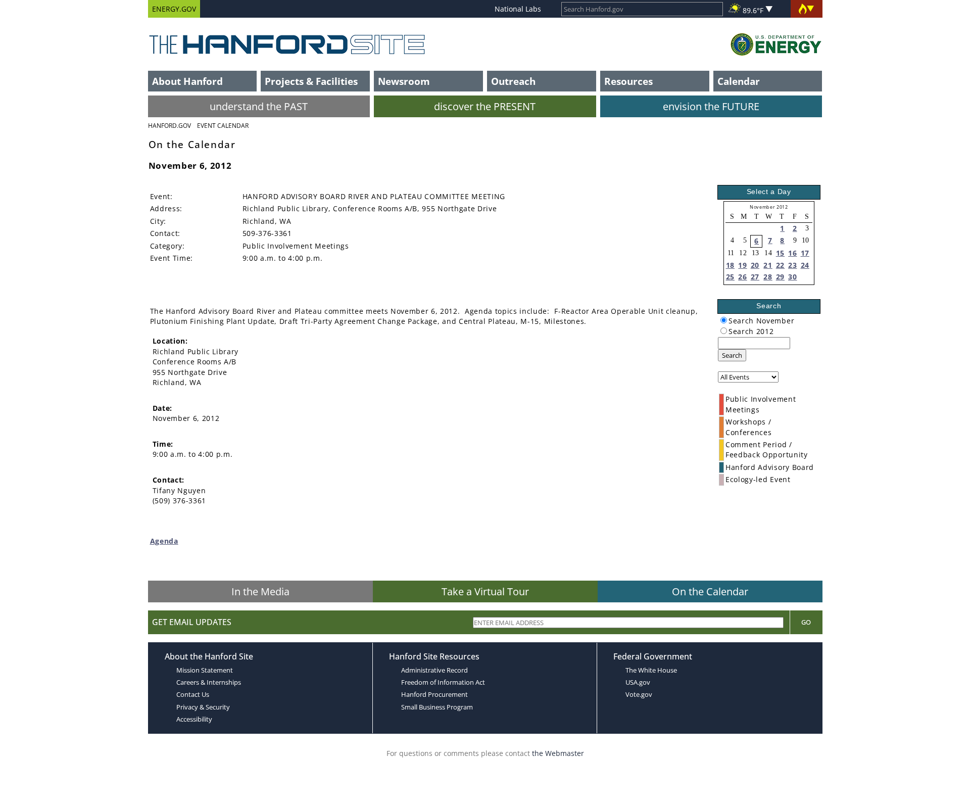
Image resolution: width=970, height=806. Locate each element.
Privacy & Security (203, 707)
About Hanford (187, 81)
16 (792, 253)
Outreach (513, 81)
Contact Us (192, 694)
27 (755, 276)
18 (730, 265)
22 (780, 265)
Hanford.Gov (169, 125)
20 (755, 265)
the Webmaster (558, 753)
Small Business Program (437, 707)
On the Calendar (710, 591)
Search (732, 355)
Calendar (738, 81)
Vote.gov (638, 694)
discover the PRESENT (485, 106)
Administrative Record (434, 670)
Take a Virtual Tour (485, 591)
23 (792, 265)
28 (767, 276)
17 (805, 253)
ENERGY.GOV (174, 9)
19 (742, 265)
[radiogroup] (723, 320)
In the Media (260, 591)
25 (730, 276)
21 (767, 265)
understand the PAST (259, 106)
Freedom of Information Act (443, 682)
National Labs (518, 9)
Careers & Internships (208, 682)
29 (780, 276)
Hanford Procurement (434, 694)
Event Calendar (223, 125)
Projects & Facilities (311, 81)
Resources (628, 81)
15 (780, 253)
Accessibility (194, 719)
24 (805, 265)
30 (792, 276)
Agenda (164, 541)
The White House (651, 670)
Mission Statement (204, 670)
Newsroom (404, 81)
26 (742, 276)
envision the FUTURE (711, 106)
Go (806, 622)
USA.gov (637, 682)
